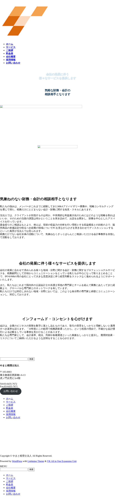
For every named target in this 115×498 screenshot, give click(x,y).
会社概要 (11, 411)
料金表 (9, 408)
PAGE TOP (110, 480)
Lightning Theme (36, 461)
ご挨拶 (9, 405)
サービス (11, 401)
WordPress (17, 461)
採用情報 (11, 414)
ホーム (9, 398)
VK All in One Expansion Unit (62, 461)
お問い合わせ (10, 391)
